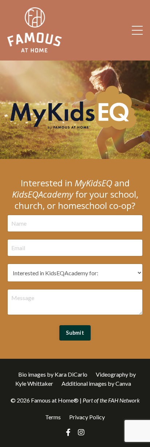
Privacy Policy (87, 416)
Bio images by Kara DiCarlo (52, 374)
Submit (75, 333)
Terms (53, 416)
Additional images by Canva (96, 383)
